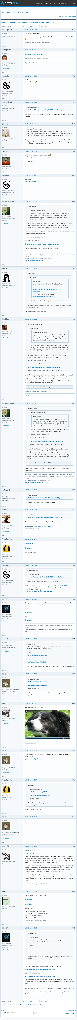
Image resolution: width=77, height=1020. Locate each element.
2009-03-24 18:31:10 (31, 490)
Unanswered (72, 16)
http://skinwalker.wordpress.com (34, 260)
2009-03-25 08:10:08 (31, 674)
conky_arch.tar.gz (30, 181)
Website (6, 68)
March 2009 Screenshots (43, 23)
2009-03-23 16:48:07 (31, 30)
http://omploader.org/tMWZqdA (37, 655)
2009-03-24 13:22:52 (31, 319)
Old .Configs (48, 526)
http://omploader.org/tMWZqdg (37, 662)
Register (20, 12)
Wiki (50, 3)
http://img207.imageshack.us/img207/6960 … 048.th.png (44, 110)
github (27, 396)
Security (61, 3)
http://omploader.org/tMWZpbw (37, 682)
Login (26, 12)
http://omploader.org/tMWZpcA (37, 685)
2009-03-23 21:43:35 (31, 124)
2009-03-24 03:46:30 (31, 201)
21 (20, 26)
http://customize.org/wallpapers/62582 (44, 296)
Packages (38, 3)
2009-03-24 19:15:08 (31, 509)
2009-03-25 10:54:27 (31, 816)
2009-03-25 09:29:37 (31, 780)
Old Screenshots (39, 526)
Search (14, 12)
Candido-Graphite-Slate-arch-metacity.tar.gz (38, 591)
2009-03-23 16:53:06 (31, 49)
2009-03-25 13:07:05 (31, 928)
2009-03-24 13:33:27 (31, 403)
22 (24, 26)
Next (45, 26)
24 (31, 26)
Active (65, 16)
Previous (8, 26)
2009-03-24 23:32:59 (31, 565)
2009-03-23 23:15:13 (31, 151)
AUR (66, 3)
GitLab (55, 3)
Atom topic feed (71, 1011)
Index (3, 12)
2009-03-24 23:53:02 (31, 599)
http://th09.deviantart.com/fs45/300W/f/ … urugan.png (43, 367)
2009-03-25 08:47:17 (31, 750)
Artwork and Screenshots (19, 23)
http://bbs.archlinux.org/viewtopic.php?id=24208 (40, 969)
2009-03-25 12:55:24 (31, 891)
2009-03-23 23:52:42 (31, 175)
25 (34, 26)
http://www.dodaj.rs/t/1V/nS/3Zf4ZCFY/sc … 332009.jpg (44, 498)
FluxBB (73, 1013)
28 (41, 26)
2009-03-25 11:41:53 (31, 846)
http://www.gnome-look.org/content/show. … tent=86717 (49, 586)
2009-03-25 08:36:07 (31, 703)
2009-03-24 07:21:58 (31, 268)
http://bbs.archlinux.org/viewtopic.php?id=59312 (40, 976)
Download (72, 3)
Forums (45, 3)
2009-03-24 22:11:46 (31, 539)
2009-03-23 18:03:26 (31, 102)
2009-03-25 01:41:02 (31, 639)
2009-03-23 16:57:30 (31, 76)
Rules (8, 12)
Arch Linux (10, 3)
